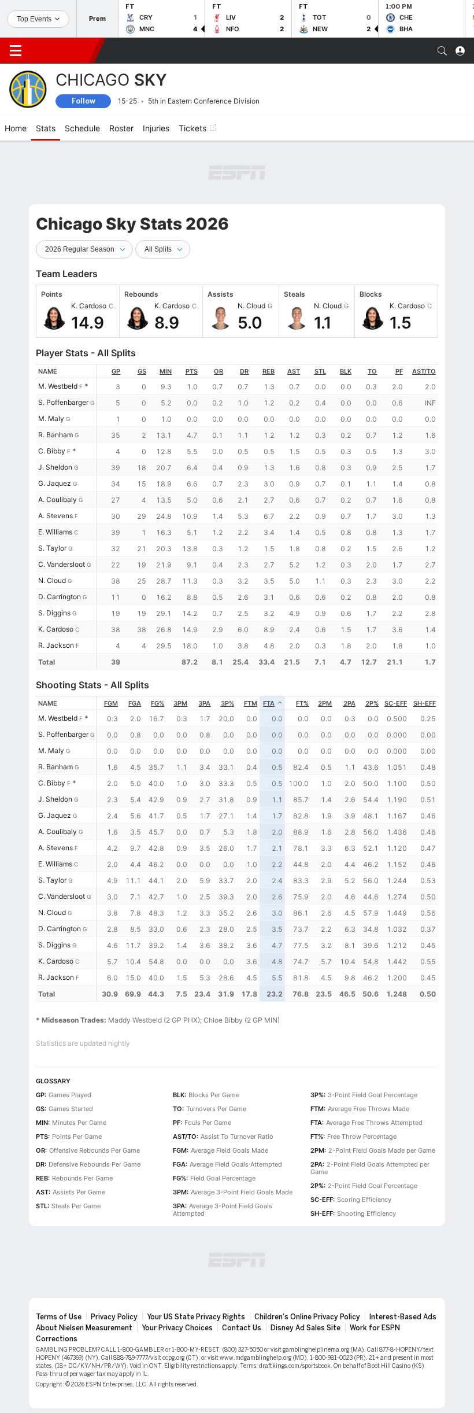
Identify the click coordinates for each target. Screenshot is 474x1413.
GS (142, 371)
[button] (442, 51)
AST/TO (424, 371)
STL (320, 371)
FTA (269, 703)
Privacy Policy (114, 1317)
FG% (157, 703)
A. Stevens (55, 515)
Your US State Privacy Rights (196, 1317)
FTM (250, 703)
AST (293, 371)
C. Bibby (51, 451)
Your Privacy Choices (177, 1328)
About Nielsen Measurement (84, 1328)
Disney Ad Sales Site (305, 1328)
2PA (349, 703)
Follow (83, 101)
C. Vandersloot (61, 564)
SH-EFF (424, 703)
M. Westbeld (57, 386)
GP (116, 371)
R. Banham (55, 434)
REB (268, 371)
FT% (302, 703)
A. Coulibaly (57, 499)
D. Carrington (59, 596)
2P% (372, 703)
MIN (166, 371)
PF (399, 371)
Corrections (56, 1339)
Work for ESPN (375, 1328)
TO (372, 371)
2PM (325, 703)
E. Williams (55, 531)
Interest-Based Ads (402, 1317)
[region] (267, 517)
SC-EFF (395, 703)
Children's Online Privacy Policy (307, 1317)
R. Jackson (56, 645)
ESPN (62, 50)
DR (244, 371)
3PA (204, 703)
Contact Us (241, 1328)
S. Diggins (54, 612)
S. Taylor (52, 548)
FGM (111, 703)
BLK (345, 371)
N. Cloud (52, 580)
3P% (227, 703)
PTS (192, 371)
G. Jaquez (54, 483)
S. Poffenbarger (63, 402)
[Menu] (15, 51)
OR (218, 371)
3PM (180, 703)
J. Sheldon (55, 467)
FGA (134, 703)
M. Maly (51, 418)
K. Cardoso (55, 629)
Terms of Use (59, 1317)
